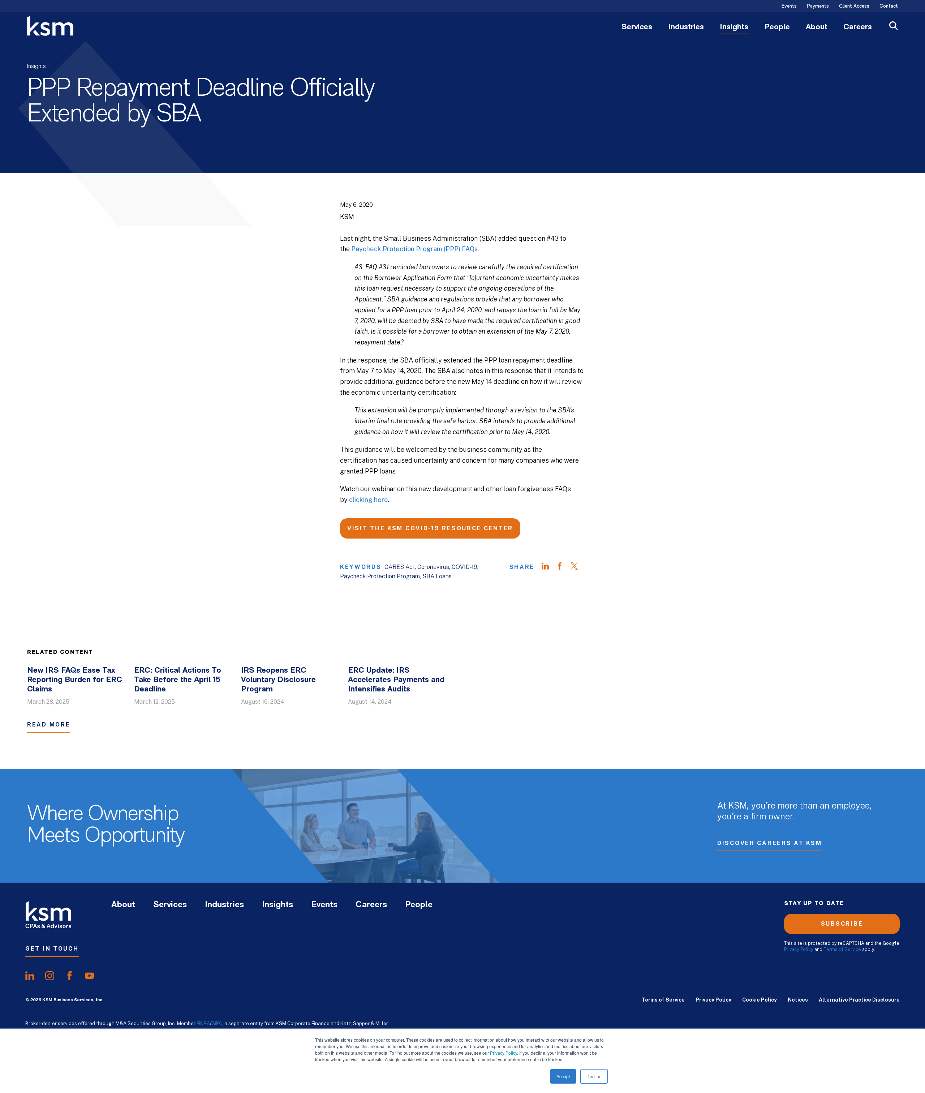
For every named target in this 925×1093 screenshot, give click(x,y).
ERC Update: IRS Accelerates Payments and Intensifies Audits (396, 680)
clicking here (368, 499)
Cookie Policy (759, 1000)
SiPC (217, 1023)
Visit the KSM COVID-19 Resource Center (430, 528)
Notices (798, 1000)
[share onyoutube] (89, 976)
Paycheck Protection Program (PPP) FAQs (414, 249)
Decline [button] (594, 1076)
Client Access (854, 6)
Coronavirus (433, 566)
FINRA (203, 1023)
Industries (686, 27)
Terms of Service (842, 949)
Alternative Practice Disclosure (859, 1000)
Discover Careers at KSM (769, 843)
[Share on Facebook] (563, 567)
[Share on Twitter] (578, 567)
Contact (888, 6)
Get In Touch (52, 948)
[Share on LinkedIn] (549, 567)
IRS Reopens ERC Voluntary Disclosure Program (278, 680)
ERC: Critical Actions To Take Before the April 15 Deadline (177, 680)
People (777, 27)
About (816, 27)
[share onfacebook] (69, 976)
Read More (48, 724)
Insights (734, 27)
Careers (857, 27)
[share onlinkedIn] (29, 976)
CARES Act (399, 566)
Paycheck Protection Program (380, 576)
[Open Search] (893, 26)
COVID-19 (464, 566)
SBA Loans (437, 576)
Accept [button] (563, 1076)
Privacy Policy (503, 1053)
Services (636, 27)
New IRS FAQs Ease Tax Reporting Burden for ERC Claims (74, 680)
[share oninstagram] (49, 976)
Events (789, 6)
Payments (818, 6)
